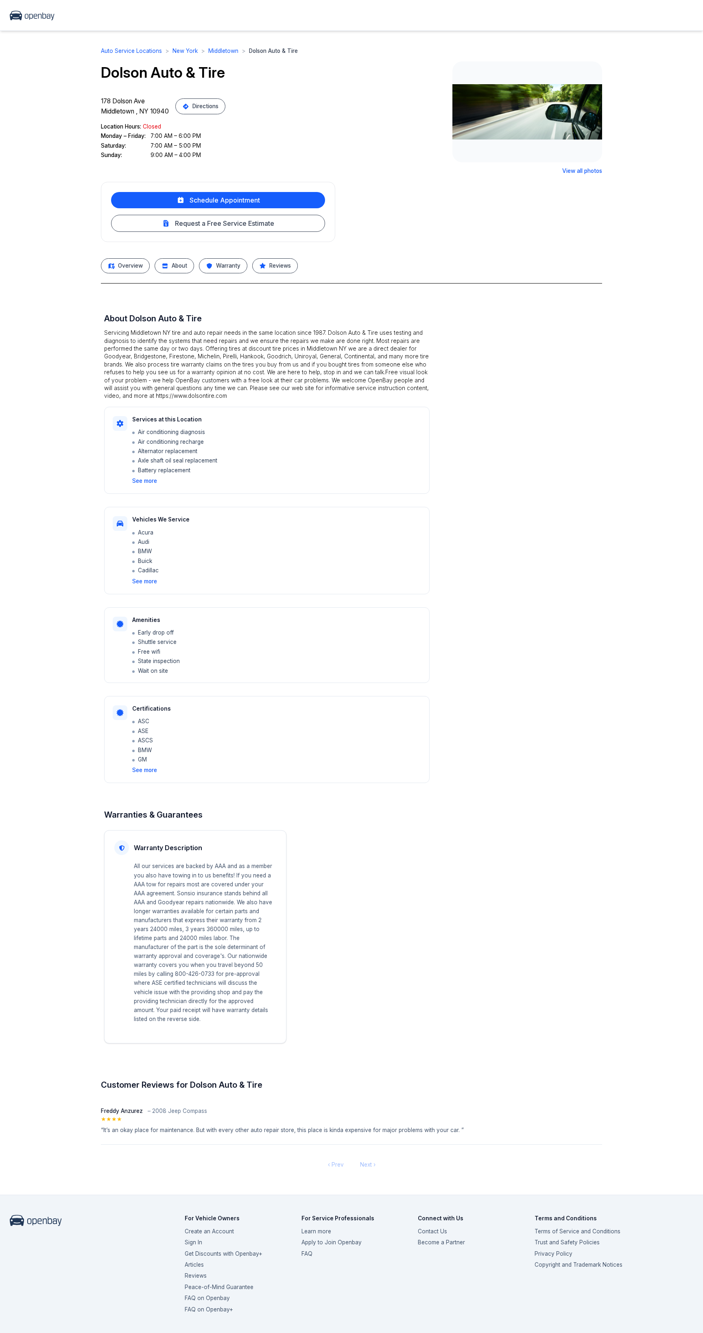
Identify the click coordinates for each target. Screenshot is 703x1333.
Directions (205, 106)
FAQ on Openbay (207, 1298)
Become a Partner (441, 1242)
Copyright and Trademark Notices (578, 1264)
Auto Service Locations (131, 51)
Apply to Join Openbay (331, 1242)
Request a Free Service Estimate (224, 223)
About (179, 265)
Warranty (228, 265)
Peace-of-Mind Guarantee (219, 1287)
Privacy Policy (553, 1253)
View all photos (582, 171)
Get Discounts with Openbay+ (223, 1253)
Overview (130, 265)
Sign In (193, 1242)
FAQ (306, 1253)
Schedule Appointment (225, 200)
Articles (194, 1264)
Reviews (280, 265)
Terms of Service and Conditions (577, 1231)
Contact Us (432, 1231)
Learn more (316, 1231)
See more (144, 481)
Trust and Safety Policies (567, 1242)
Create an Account (209, 1231)
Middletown (223, 51)
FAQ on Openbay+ (209, 1309)
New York (185, 51)
